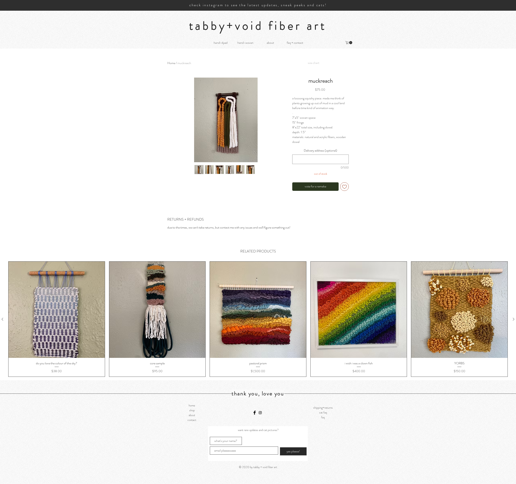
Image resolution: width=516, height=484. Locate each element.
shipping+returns (323, 407)
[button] (349, 42)
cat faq (323, 412)
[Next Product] (513, 319)
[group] (258, 319)
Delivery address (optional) (320, 150)
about (192, 415)
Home (171, 63)
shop (192, 410)
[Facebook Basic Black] (255, 413)
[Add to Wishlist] (344, 186)
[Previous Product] (2, 319)
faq (323, 417)
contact (191, 420)
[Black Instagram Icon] (260, 413)
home (192, 405)
